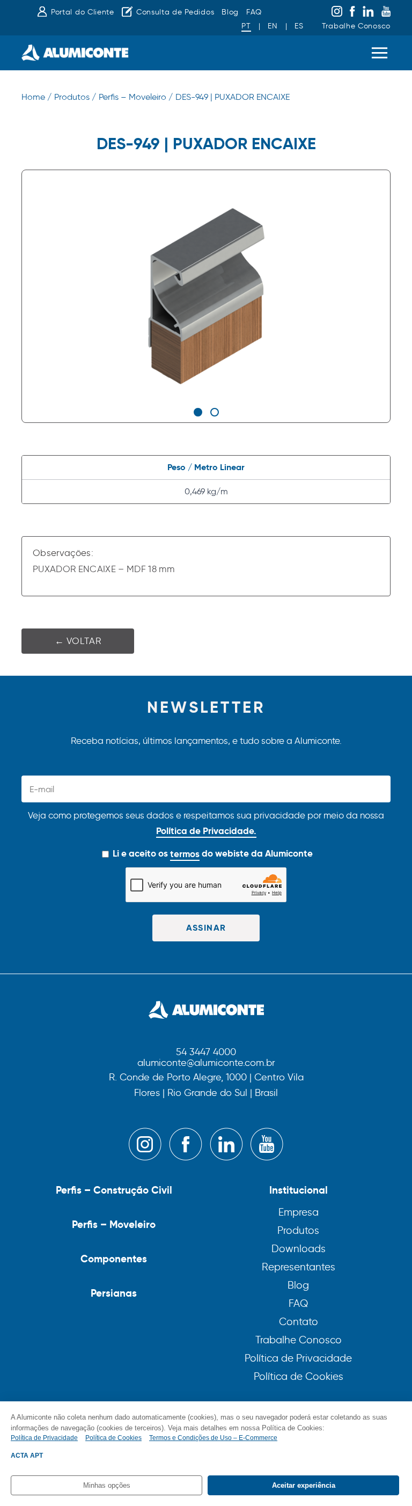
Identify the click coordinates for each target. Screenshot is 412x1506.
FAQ (254, 12)
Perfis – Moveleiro (114, 1224)
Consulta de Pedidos (175, 12)
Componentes (113, 1258)
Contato (298, 1321)
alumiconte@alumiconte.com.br (206, 1063)
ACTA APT (27, 1455)
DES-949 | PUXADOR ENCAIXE (232, 97)
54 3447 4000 (206, 1052)
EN (272, 26)
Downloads (298, 1248)
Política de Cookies (298, 1376)
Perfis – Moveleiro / (136, 97)
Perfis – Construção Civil (114, 1189)
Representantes (298, 1267)
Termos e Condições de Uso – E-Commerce (213, 1438)
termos (185, 854)
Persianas (114, 1292)
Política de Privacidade (298, 1358)
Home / (36, 97)
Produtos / (75, 97)
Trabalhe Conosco (356, 26)
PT (246, 26)
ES (299, 26)
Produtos (298, 1230)
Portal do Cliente (82, 12)
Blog (230, 12)
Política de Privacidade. (206, 831)
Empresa (298, 1212)
